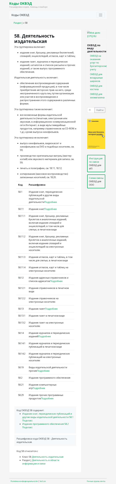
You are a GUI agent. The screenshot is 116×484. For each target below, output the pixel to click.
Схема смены (96, 178)
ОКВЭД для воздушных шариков (96, 78)
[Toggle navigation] (101, 15)
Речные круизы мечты (96, 481)
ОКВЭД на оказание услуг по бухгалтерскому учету (99, 62)
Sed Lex (43, 481)
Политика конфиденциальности (24, 481)
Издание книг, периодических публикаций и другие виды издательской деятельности (47, 417)
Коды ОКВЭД (20, 3)
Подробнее (50, 202)
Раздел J (18, 22)
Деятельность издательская (47, 456)
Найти (99, 110)
